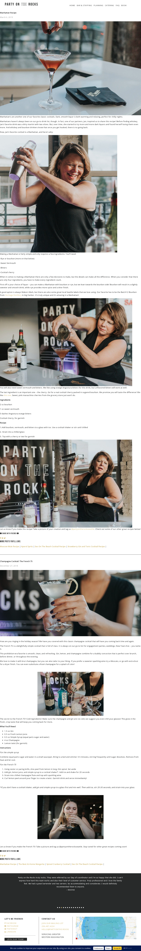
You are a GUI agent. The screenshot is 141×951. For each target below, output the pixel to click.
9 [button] (73, 907)
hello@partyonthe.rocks (55, 929)
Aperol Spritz (27, 546)
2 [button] (59, 907)
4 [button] (63, 907)
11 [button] (77, 907)
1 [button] (57, 907)
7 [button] (69, 907)
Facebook (11, 923)
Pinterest (11, 929)
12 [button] (79, 907)
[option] (70, 885)
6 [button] (67, 907)
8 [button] (71, 907)
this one (7, 395)
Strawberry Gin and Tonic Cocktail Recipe (86, 546)
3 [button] (61, 907)
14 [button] (83, 907)
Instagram (12, 926)
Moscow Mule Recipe (10, 546)
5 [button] (65, 907)
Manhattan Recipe (8, 12)
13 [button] (81, 907)
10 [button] (75, 907)
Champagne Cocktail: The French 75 (16, 561)
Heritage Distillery (13, 295)
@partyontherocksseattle (82, 529)
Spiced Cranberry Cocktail (58, 864)
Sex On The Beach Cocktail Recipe (50, 546)
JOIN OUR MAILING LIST (52, 923)
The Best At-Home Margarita (32, 864)
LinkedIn (11, 932)
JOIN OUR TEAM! (15, 939)
